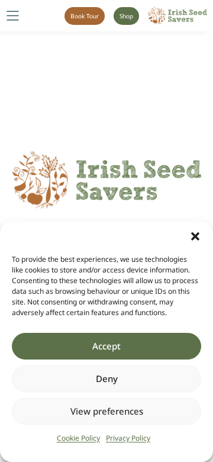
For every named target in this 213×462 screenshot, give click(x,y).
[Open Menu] (13, 16)
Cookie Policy (78, 438)
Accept (106, 346)
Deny (107, 378)
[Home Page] (177, 15)
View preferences (106, 411)
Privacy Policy (128, 438)
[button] (195, 236)
